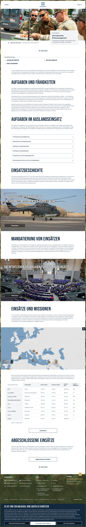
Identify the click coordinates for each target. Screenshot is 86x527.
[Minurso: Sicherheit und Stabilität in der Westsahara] (8, 369)
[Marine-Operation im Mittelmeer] (19, 358)
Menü (7, 4)
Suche (78, 4)
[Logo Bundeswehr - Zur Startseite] (43, 4)
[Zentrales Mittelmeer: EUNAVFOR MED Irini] (32, 360)
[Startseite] (8, 43)
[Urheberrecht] (83, 10)
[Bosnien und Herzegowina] (33, 351)
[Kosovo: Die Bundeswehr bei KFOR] (36, 353)
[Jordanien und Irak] (56, 361)
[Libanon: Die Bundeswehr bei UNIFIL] (49, 362)
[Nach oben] (80, 474)
